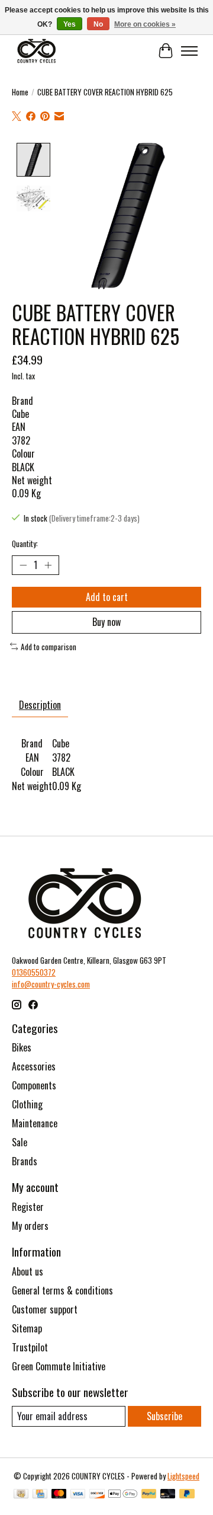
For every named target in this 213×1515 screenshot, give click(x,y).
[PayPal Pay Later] (187, 1495)
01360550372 (34, 972)
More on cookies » (145, 24)
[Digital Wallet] (122, 1495)
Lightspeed (183, 1476)
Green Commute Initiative (58, 1366)
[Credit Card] (40, 1495)
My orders (30, 1226)
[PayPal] (149, 1495)
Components (34, 1085)
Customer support (45, 1309)
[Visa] (78, 1495)
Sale (19, 1142)
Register (28, 1207)
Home (20, 92)
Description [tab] (40, 705)
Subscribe (164, 1416)
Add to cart (107, 597)
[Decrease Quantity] (23, 565)
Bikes (21, 1047)
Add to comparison (48, 647)
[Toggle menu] (189, 51)
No (98, 24)
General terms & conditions (62, 1290)
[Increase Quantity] (48, 565)
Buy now (106, 622)
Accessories (34, 1066)
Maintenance (34, 1123)
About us (27, 1271)
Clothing (27, 1104)
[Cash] (21, 1495)
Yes (69, 24)
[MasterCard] (59, 1495)
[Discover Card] (97, 1495)
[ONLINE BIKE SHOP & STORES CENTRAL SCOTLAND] (36, 51)
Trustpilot (30, 1347)
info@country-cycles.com (51, 984)
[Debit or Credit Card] (168, 1495)
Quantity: (25, 543)
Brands (24, 1161)
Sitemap (27, 1328)
